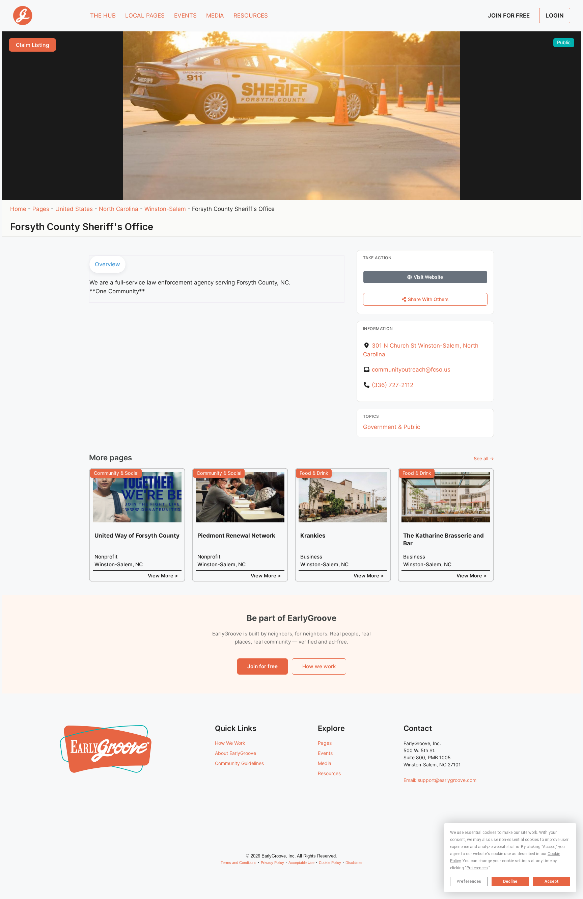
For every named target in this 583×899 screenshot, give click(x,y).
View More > (163, 575)
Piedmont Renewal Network (236, 535)
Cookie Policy (330, 863)
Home (18, 209)
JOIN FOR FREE (509, 15)
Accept (552, 881)
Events (325, 753)
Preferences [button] (477, 868)
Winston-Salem (165, 209)
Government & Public (391, 427)
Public (564, 42)
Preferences (468, 881)
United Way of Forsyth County (136, 535)
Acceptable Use (301, 863)
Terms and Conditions (238, 863)
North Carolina (118, 209)
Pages (40, 209)
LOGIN (555, 15)
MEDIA (215, 15)
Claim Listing (32, 45)
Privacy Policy (272, 863)
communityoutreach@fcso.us (411, 369)
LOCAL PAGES (145, 15)
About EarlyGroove (235, 753)
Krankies (313, 535)
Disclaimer (354, 863)
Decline (510, 881)
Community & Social (116, 473)
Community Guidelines (239, 763)
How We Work (230, 743)
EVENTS (185, 15)
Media (324, 763)
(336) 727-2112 (392, 385)
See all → (484, 458)
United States (74, 209)
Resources (329, 773)
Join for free (262, 666)
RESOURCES (250, 15)
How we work (319, 666)
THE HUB (103, 15)
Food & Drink (314, 473)
